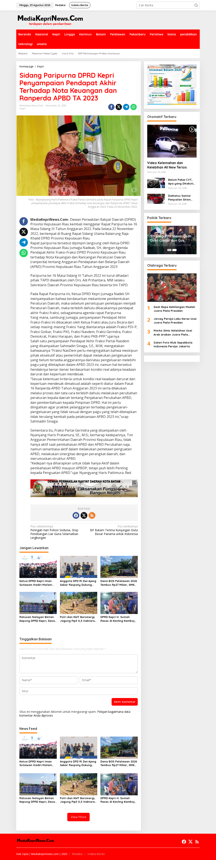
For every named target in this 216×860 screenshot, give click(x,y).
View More (78, 817)
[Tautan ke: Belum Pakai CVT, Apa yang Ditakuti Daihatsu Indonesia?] (156, 183)
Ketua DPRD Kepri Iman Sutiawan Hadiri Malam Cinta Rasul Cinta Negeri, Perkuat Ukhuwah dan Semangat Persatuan (37, 583)
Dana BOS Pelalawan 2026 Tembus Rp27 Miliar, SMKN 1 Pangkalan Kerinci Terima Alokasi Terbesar (119, 583)
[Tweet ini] (119, 107)
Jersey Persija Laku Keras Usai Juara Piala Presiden (175, 320)
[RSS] (92, 515)
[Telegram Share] (126, 107)
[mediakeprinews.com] (50, 20)
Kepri (22, 108)
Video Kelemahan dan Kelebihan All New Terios (167, 165)
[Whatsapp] (133, 107)
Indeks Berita (96, 854)
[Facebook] (76, 515)
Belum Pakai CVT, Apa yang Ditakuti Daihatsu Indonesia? (182, 181)
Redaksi (77, 854)
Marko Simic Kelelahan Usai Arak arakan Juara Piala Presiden (173, 332)
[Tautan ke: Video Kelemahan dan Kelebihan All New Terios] (172, 141)
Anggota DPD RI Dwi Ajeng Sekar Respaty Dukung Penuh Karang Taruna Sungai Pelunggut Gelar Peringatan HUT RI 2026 (78, 583)
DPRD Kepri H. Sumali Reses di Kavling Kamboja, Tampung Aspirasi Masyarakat (118, 619)
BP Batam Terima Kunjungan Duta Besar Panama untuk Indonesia (114, 530)
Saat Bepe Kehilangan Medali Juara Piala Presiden (174, 308)
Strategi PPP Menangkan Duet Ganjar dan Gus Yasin (170, 238)
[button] (196, 5)
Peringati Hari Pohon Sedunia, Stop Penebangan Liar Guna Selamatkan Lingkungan (54, 532)
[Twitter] (84, 515)
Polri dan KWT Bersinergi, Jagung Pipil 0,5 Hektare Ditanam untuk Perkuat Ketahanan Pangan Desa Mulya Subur (77, 619)
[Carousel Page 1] (169, 250)
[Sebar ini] (111, 107)
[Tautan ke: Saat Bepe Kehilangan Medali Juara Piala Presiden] (172, 287)
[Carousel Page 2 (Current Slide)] (174, 250)
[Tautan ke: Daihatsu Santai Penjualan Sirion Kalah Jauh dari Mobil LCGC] (156, 199)
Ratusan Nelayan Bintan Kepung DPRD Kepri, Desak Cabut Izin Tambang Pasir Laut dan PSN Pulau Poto (37, 619)
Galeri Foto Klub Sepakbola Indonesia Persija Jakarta (173, 344)
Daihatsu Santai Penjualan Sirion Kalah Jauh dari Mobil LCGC (179, 197)
